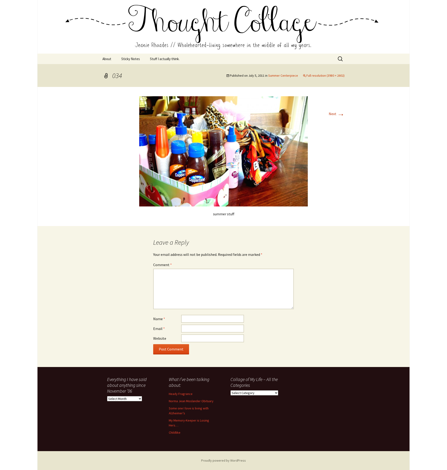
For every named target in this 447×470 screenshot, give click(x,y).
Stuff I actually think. (164, 59)
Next (337, 113)
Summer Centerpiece (283, 75)
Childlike (174, 432)
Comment (162, 264)
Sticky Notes (130, 59)
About (106, 59)
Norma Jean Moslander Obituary (191, 401)
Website (159, 338)
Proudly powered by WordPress (223, 460)
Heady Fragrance (181, 394)
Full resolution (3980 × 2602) (325, 75)
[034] (223, 150)
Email (159, 328)
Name (159, 318)
